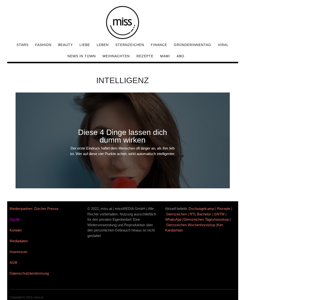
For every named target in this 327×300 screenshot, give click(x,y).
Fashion (43, 45)
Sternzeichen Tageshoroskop (206, 219)
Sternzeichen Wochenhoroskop (190, 225)
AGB (13, 262)
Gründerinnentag (192, 45)
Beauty (65, 45)
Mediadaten (19, 241)
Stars (22, 45)
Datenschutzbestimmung (29, 273)
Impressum (19, 252)
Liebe (84, 45)
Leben (103, 45)
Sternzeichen (129, 45)
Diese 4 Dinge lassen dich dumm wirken (122, 136)
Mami (165, 56)
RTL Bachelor (200, 214)
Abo (180, 56)
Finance (159, 45)
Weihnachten (116, 56)
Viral (223, 45)
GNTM (219, 214)
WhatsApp (173, 219)
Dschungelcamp (201, 209)
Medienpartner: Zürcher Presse (34, 209)
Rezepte (144, 56)
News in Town (82, 56)
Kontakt (16, 230)
